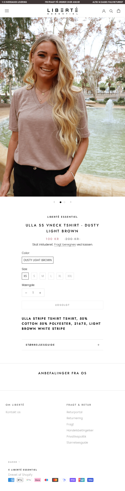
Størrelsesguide (40, 345)
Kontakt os (13, 412)
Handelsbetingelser (80, 430)
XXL (70, 276)
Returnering (75, 418)
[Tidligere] (54, 202)
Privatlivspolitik (76, 436)
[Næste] (70, 202)
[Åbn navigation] (7, 10)
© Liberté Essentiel (22, 469)
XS (25, 276)
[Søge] (111, 11)
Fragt (70, 424)
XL (59, 276)
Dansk (12, 462)
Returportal (74, 412)
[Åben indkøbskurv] (118, 11)
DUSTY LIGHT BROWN (38, 260)
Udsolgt (62, 305)
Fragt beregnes (65, 244)
